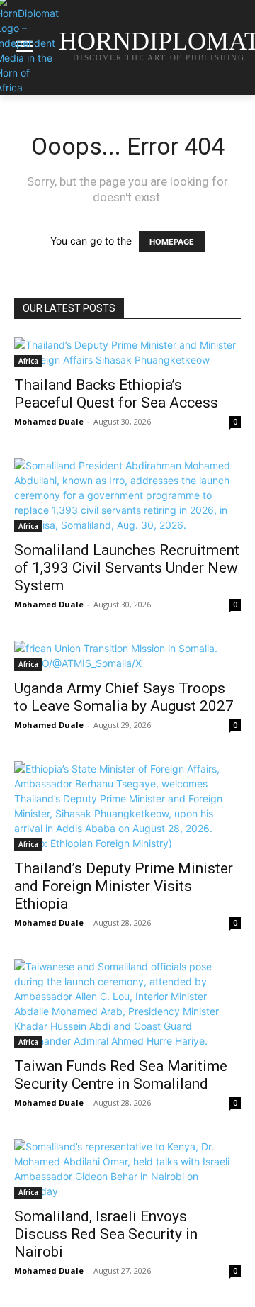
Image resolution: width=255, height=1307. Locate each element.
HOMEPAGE (171, 242)
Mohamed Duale (49, 421)
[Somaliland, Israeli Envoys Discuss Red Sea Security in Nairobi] (127, 1169)
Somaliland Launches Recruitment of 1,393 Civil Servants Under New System (126, 568)
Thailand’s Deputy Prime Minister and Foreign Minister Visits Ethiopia (123, 886)
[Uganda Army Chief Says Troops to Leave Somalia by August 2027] (127, 656)
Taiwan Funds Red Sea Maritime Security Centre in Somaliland (120, 1075)
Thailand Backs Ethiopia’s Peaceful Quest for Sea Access (116, 393)
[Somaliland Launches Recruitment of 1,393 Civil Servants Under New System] (127, 495)
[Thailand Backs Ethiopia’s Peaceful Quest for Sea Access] (127, 352)
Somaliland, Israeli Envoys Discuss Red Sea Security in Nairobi (106, 1234)
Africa (28, 361)
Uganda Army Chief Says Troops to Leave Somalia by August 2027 (124, 697)
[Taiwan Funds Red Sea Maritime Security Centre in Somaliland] (127, 1003)
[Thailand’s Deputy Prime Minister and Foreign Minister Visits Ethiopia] (127, 806)
